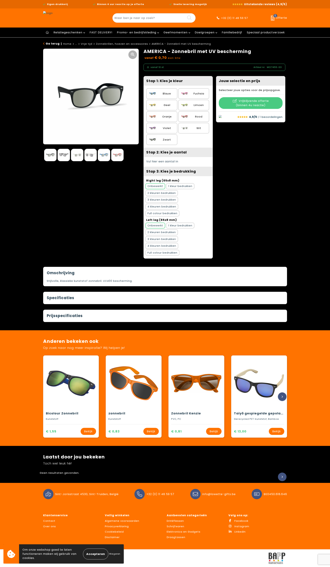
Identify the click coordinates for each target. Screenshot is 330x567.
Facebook (241, 521)
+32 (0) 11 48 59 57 (234, 18)
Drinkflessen (175, 521)
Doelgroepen (204, 32)
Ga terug (53, 43)
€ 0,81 (176, 431)
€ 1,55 (51, 431)
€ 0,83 (114, 431)
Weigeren (114, 553)
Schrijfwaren (175, 526)
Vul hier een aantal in (162, 161)
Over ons (49, 526)
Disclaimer (112, 537)
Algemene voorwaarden (122, 521)
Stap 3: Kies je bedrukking (171, 171)
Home (67, 44)
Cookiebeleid (114, 531)
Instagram (241, 526)
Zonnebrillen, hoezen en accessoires (122, 44)
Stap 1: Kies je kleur (164, 80)
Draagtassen (176, 537)
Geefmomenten (175, 32)
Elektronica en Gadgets (183, 531)
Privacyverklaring (117, 526)
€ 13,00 (240, 431)
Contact (49, 521)
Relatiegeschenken (67, 32)
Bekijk (88, 431)
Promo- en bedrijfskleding (136, 32)
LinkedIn (240, 531)
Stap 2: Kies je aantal (166, 152)
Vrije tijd (86, 44)
